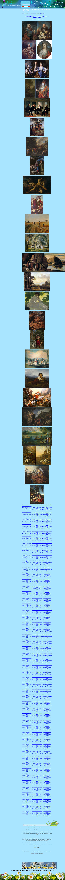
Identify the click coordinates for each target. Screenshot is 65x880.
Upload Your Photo (59, 6)
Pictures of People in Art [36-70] (27, 506)
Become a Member (45, 6)
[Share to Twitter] (36, 1)
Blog (52, 6)
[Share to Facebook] (34, 1)
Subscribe (25, 6)
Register (61, 4)
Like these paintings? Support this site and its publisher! (33, 13)
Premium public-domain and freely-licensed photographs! (37, 16)
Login (56, 4)
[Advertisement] (10, 27)
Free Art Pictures (35, 9)
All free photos (25, 9)
